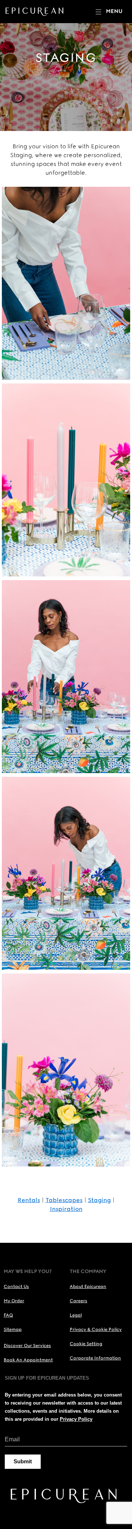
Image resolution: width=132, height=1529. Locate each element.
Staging (99, 1200)
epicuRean (36, 11)
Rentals (29, 1200)
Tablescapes (63, 1200)
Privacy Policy (76, 1419)
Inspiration (66, 1208)
